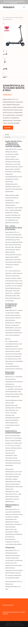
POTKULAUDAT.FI (8, 605)
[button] (3, 23)
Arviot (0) (7, 137)
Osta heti (7, 127)
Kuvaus (7, 134)
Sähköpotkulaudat (10, 17)
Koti (4, 17)
